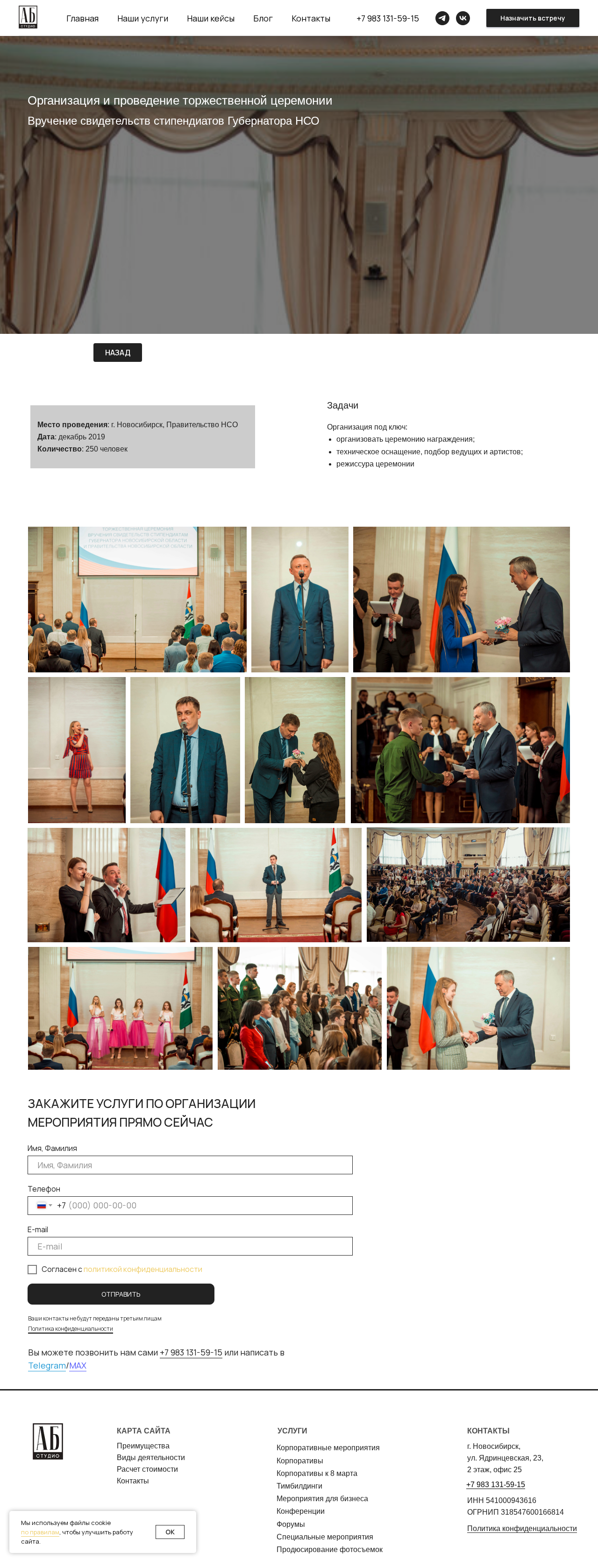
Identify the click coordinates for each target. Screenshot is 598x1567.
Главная (82, 18)
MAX (77, 1365)
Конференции (301, 1511)
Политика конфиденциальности (70, 1329)
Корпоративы (300, 1461)
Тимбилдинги (299, 1486)
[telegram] (442, 18)
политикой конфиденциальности (143, 1269)
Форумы (291, 1524)
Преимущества (143, 1446)
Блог (263, 18)
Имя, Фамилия (52, 1148)
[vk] (463, 18)
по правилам (40, 1532)
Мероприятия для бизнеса (322, 1499)
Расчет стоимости (147, 1469)
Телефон (44, 1189)
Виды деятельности (151, 1457)
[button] (532, 18)
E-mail (38, 1229)
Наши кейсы (211, 18)
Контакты (311, 18)
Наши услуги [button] (142, 18)
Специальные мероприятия (325, 1537)
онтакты (135, 1481)
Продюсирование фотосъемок (330, 1549)
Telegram (47, 1365)
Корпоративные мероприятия (328, 1448)
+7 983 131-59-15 (387, 18)
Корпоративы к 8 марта (317, 1473)
